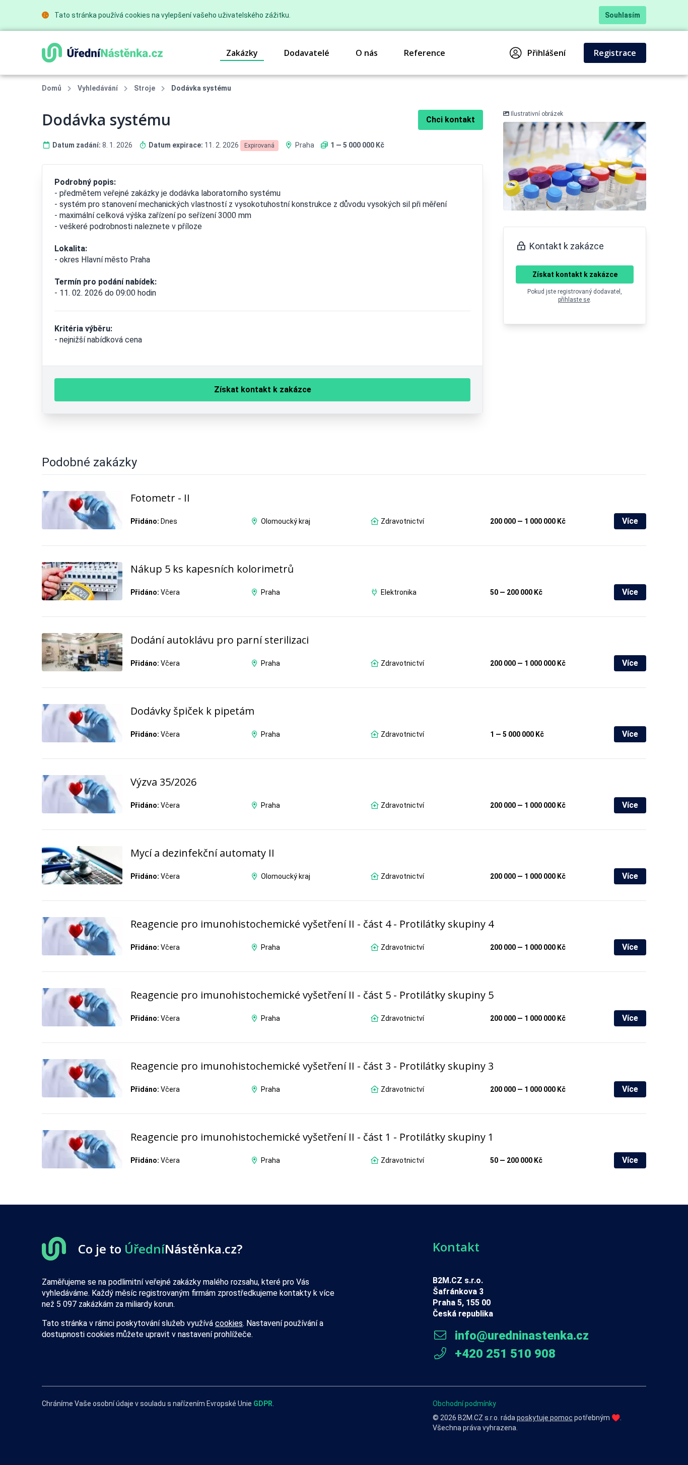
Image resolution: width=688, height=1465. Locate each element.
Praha (304, 145)
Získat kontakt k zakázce (574, 274)
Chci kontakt (450, 119)
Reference (424, 52)
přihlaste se (574, 299)
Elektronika (399, 592)
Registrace (615, 52)
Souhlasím (622, 15)
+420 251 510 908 (504, 1354)
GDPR (262, 1404)
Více (630, 521)
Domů (51, 88)
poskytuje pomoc (545, 1418)
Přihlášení (546, 52)
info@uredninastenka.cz (520, 1336)
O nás (367, 52)
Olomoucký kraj (285, 521)
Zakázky (242, 52)
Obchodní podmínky (464, 1404)
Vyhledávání (98, 88)
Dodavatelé (306, 52)
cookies (229, 1323)
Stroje (144, 88)
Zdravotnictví (402, 521)
